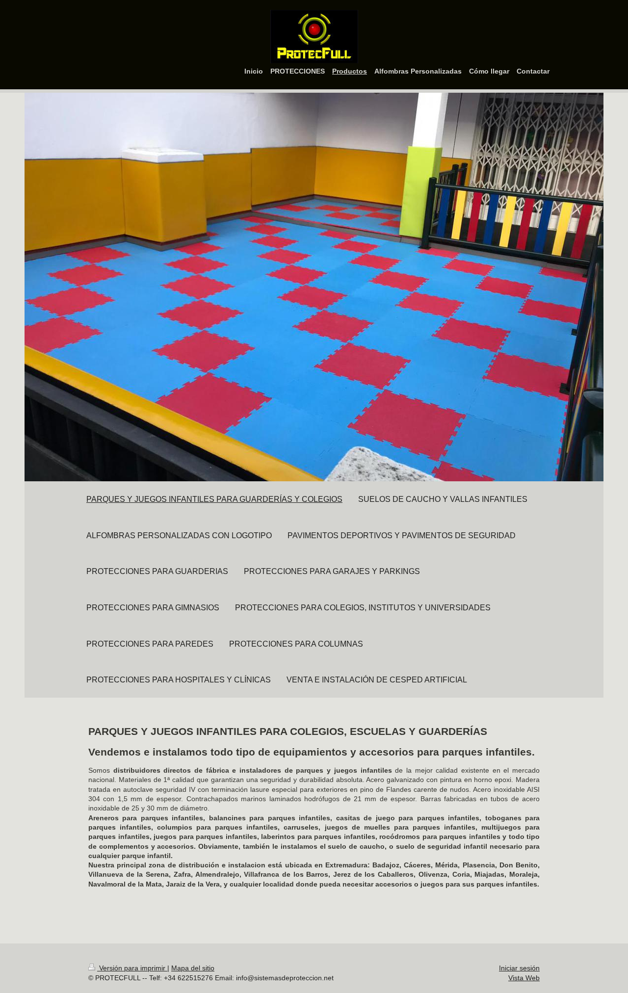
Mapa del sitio (192, 968)
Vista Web (524, 978)
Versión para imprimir (132, 968)
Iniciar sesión (519, 968)
